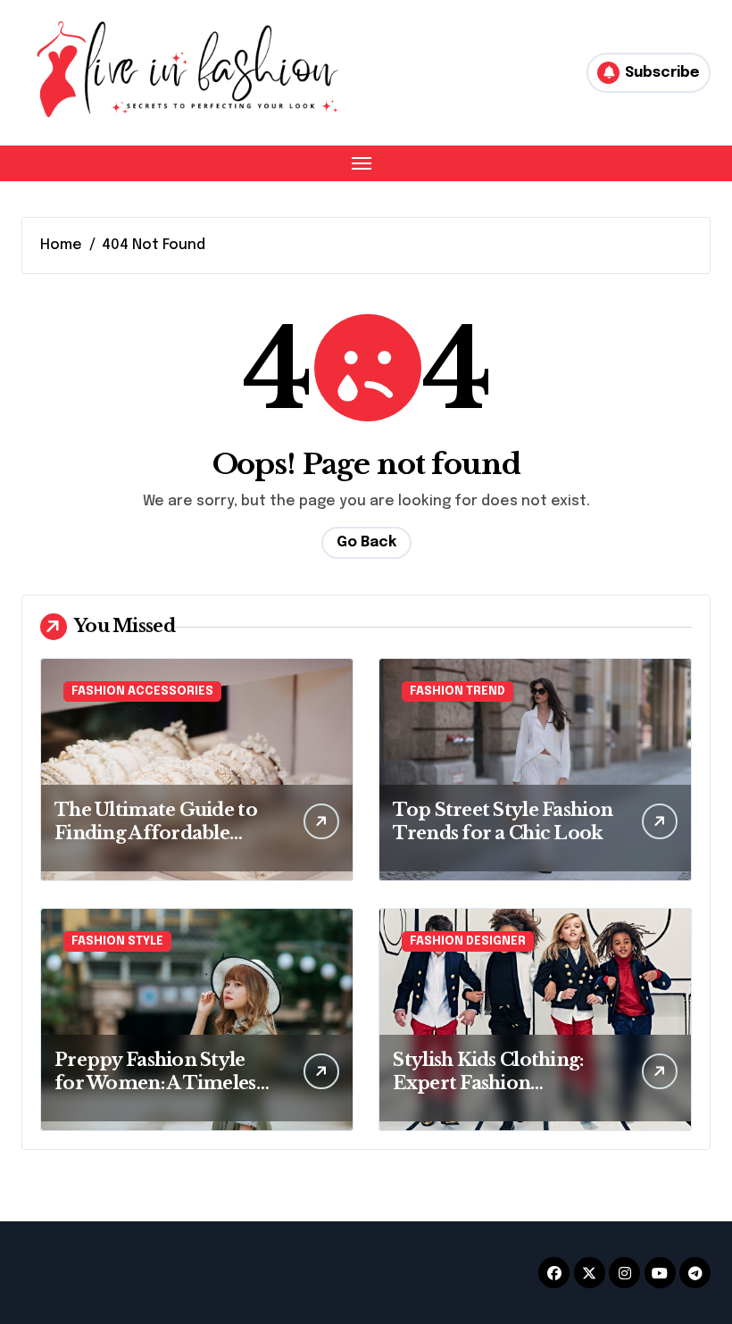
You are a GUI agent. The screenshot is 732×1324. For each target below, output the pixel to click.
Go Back (366, 542)
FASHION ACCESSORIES (142, 691)
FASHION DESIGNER (468, 941)
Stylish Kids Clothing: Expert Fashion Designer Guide (488, 1083)
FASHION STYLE (117, 941)
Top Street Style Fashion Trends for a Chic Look (502, 821)
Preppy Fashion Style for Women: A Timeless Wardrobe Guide (158, 1083)
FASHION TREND (457, 691)
